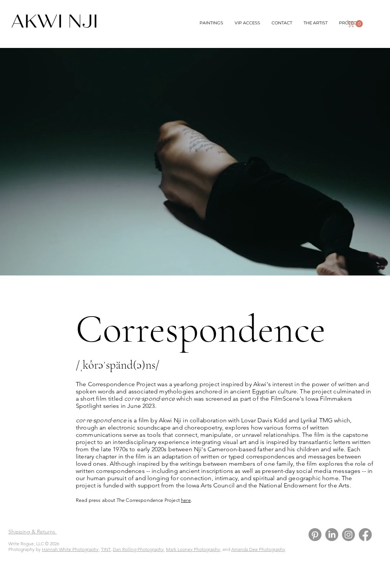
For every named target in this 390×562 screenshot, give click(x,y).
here (186, 500)
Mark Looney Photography (193, 549)
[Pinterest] (314, 534)
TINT (105, 549)
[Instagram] (348, 534)
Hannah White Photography (70, 549)
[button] (355, 23)
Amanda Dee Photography (258, 549)
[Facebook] (365, 534)
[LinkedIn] (331, 534)
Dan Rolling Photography (138, 549)
